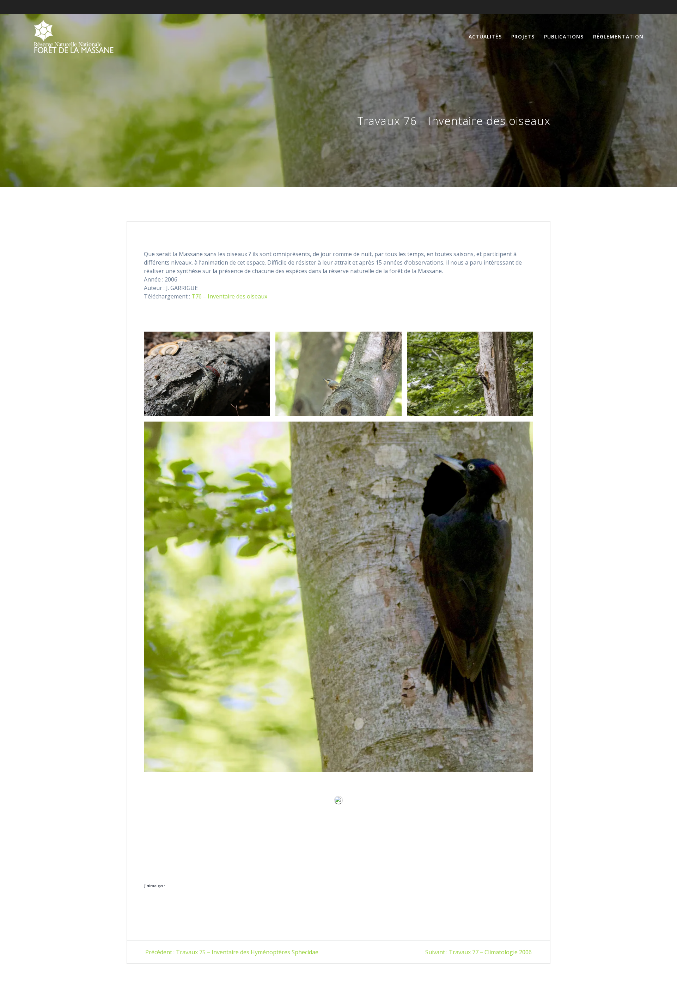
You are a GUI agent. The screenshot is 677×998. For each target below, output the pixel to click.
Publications (564, 36)
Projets (523, 36)
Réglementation (618, 36)
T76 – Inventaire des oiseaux (229, 296)
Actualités (485, 36)
